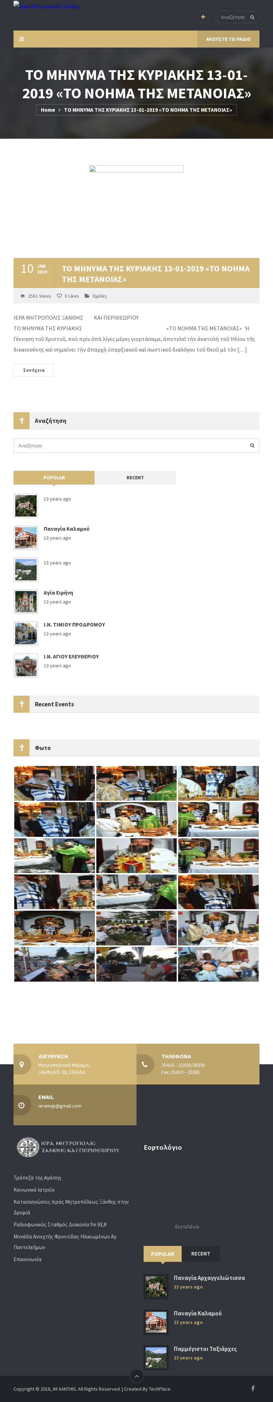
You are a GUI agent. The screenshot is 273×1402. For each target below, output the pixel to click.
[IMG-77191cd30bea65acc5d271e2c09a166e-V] (136, 819)
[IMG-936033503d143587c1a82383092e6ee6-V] (136, 855)
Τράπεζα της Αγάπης (37, 1177)
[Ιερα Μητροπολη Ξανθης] (47, 5)
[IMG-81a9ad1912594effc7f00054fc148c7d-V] (54, 819)
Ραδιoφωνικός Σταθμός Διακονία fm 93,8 (60, 1224)
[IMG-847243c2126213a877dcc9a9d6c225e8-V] (54, 891)
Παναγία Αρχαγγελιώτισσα (209, 1278)
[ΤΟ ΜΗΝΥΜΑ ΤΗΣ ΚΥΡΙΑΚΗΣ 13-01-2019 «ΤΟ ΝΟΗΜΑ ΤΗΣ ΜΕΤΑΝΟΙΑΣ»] (136, 211)
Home (48, 109)
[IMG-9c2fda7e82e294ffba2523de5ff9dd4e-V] (218, 964)
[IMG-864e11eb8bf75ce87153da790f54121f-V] (136, 783)
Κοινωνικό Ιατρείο (34, 1189)
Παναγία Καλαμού (67, 528)
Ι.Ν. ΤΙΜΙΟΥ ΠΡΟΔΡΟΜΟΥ (74, 624)
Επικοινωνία (28, 1259)
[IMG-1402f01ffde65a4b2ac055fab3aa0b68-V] (218, 855)
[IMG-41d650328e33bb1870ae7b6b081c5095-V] (218, 891)
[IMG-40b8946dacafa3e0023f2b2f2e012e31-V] (218, 783)
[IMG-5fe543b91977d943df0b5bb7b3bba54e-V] (54, 783)
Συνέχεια (33, 370)
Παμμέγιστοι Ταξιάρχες (205, 1349)
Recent (135, 477)
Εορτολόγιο (187, 1226)
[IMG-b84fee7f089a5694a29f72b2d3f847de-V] (136, 964)
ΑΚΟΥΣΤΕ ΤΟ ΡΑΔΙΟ (228, 39)
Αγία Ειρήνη (58, 592)
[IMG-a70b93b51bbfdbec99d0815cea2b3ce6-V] (218, 927)
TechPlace (160, 1389)
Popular (54, 477)
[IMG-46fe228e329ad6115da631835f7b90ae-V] (136, 891)
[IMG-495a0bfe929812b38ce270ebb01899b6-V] (54, 964)
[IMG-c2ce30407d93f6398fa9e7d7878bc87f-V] (54, 855)
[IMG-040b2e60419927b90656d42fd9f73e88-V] (54, 927)
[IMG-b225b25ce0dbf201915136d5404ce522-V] (136, 927)
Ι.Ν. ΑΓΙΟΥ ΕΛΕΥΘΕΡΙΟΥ (71, 656)
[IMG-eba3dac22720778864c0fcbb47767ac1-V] (218, 819)
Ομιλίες (99, 296)
